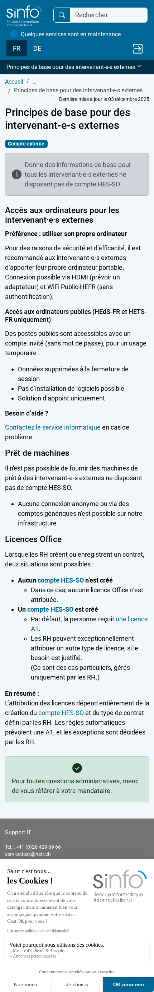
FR (16, 48)
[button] (77, 67)
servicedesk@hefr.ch (28, 854)
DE (37, 48)
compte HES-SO (61, 580)
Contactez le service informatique (53, 427)
